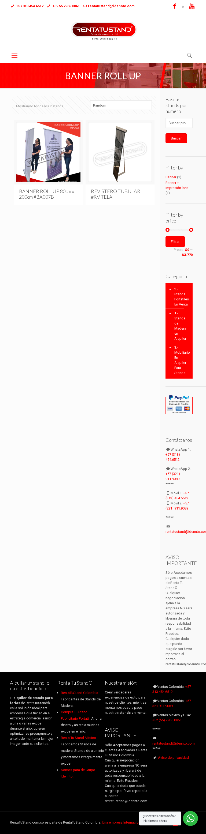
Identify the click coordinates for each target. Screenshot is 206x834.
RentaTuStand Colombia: (80, 693)
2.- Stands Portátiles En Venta (181, 296)
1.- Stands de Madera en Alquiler (180, 326)
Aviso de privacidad (173, 758)
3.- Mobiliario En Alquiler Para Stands (182, 360)
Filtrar (175, 242)
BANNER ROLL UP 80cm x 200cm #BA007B (46, 194)
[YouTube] (183, 7)
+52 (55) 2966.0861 (167, 720)
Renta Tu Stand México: (79, 738)
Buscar (176, 138)
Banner (170, 177)
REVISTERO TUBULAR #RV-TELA (115, 194)
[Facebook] (175, 7)
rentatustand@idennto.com (173, 743)
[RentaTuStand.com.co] (103, 30)
